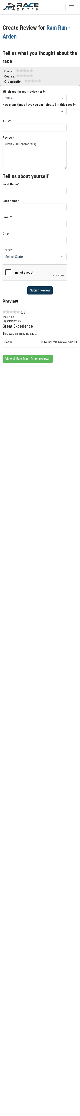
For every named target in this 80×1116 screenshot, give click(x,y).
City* (6, 234)
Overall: (9, 71)
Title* (7, 121)
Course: (9, 76)
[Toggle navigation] (71, 7)
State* (7, 250)
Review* (8, 138)
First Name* (11, 184)
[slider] (24, 70)
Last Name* (11, 201)
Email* (7, 217)
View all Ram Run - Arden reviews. (27, 359)
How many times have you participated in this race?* (39, 105)
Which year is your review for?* (24, 92)
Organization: (13, 82)
